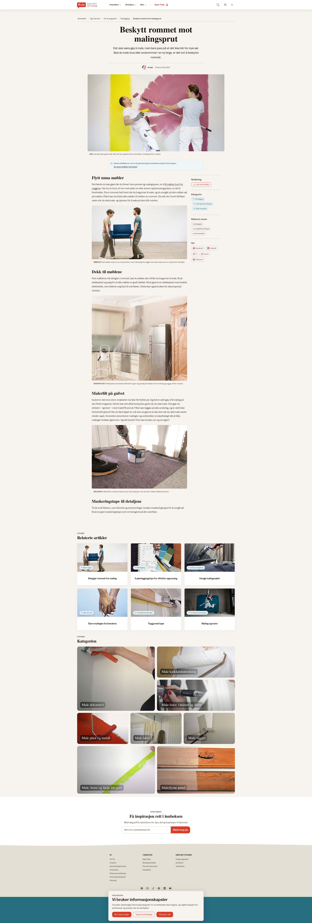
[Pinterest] (158, 888)
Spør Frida (147, 859)
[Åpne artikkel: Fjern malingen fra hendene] (102, 603)
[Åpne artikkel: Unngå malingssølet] (210, 557)
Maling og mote (210, 623)
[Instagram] (147, 888)
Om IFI (112, 859)
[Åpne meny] (232, 5)
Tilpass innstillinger (144, 914)
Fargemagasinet (182, 859)
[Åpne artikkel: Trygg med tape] (156, 603)
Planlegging (125, 18)
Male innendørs (199, 233)
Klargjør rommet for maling (102, 578)
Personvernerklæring (118, 873)
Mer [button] (142, 4)
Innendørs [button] (114, 4)
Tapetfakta (180, 866)
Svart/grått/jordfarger (202, 229)
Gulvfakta (179, 863)
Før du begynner (110, 18)
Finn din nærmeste (150, 866)
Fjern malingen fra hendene (102, 623)
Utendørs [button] (129, 4)
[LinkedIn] (164, 888)
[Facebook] (141, 888)
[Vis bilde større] (156, 112)
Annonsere (114, 870)
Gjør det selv (95, 18)
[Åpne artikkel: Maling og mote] (210, 603)
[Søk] (218, 5)
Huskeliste (147, 870)
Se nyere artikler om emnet (125, 167)
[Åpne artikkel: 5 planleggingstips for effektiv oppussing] (156, 557)
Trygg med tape (156, 623)
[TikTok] (153, 888)
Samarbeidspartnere (118, 866)
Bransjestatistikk (149, 863)
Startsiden (82, 18)
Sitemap (113, 880)
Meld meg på (180, 829)
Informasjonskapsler (118, 877)
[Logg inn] (225, 5)
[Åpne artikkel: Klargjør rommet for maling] (102, 557)
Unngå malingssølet (209, 578)
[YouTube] (170, 888)
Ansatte (113, 863)
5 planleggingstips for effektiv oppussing (156, 578)
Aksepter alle (165, 914)
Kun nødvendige (121, 914)
